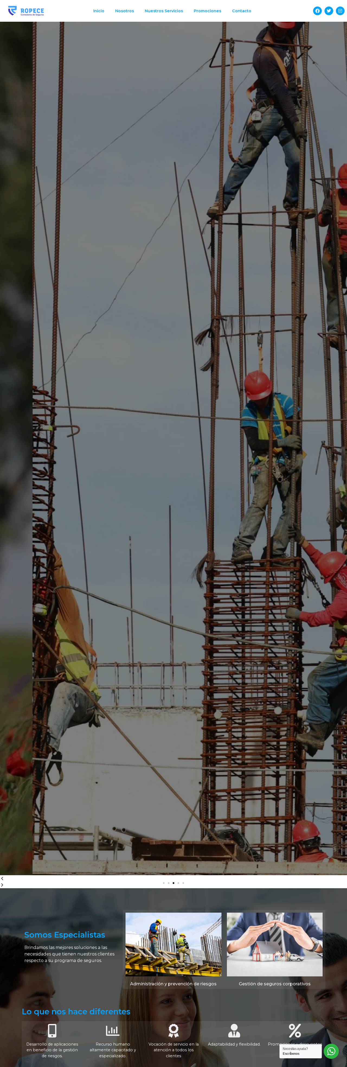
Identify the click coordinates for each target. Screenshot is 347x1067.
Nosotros (124, 10)
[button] (164, 883)
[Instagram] (340, 11)
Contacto (241, 10)
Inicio (98, 10)
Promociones (207, 10)
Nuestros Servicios (164, 10)
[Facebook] (317, 11)
